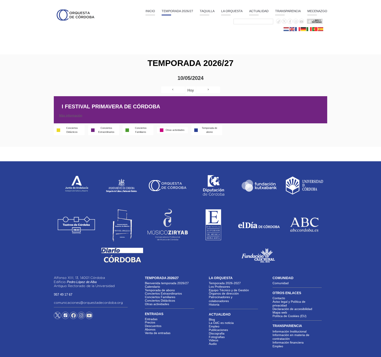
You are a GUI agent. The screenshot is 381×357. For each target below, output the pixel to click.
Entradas (151, 319)
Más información (70, 115)
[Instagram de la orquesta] (296, 21)
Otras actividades (157, 304)
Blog (212, 319)
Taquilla (207, 11)
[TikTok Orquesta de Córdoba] (65, 317)
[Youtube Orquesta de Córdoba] (89, 316)
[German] (303, 29)
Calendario (152, 286)
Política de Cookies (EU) (289, 316)
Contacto (279, 298)
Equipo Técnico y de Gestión (229, 290)
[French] (298, 29)
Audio (213, 344)
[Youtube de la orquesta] (301, 21)
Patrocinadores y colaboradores (220, 299)
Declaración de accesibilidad (292, 309)
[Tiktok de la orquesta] (278, 21)
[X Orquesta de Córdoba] (57, 317)
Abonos (150, 329)
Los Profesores (219, 286)
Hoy (190, 90)
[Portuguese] (315, 29)
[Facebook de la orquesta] (290, 21)
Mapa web (280, 312)
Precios (150, 322)
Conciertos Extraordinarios (163, 293)
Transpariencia (287, 326)
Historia (214, 304)
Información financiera (288, 342)
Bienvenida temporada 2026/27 (167, 283)
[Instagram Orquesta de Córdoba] (81, 316)
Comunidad (281, 283)
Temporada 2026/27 (177, 11)
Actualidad (259, 11)
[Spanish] (321, 29)
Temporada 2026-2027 (225, 283)
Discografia (216, 333)
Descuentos (153, 326)
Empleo (214, 326)
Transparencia (288, 11)
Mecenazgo (317, 11)
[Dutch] (286, 29)
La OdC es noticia (221, 323)
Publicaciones (218, 330)
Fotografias (217, 337)
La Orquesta (232, 11)
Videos (213, 340)
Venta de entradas (157, 333)
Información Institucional (289, 331)
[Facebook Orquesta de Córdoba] (73, 316)
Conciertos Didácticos (160, 300)
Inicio (150, 11)
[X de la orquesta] (284, 22)
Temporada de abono (160, 290)
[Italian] (309, 29)
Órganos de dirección (224, 293)
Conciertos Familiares (160, 297)
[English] (292, 29)
